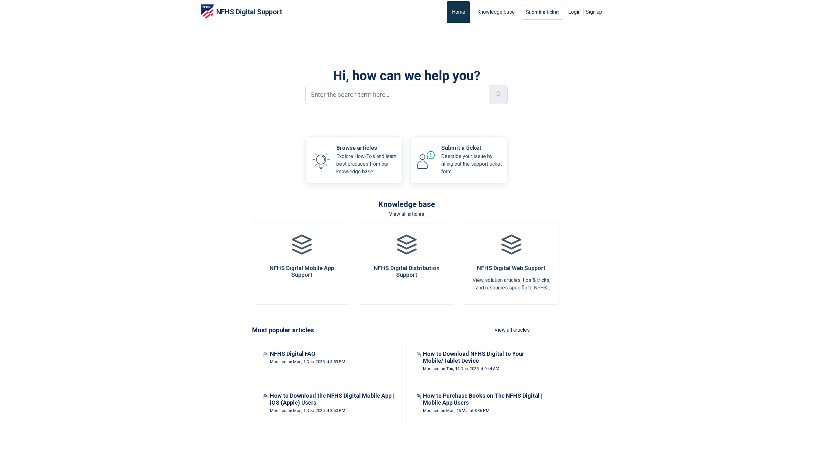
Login (574, 12)
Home (458, 12)
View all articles (406, 214)
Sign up (594, 12)
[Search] (498, 94)
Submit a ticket (542, 12)
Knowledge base (496, 12)
